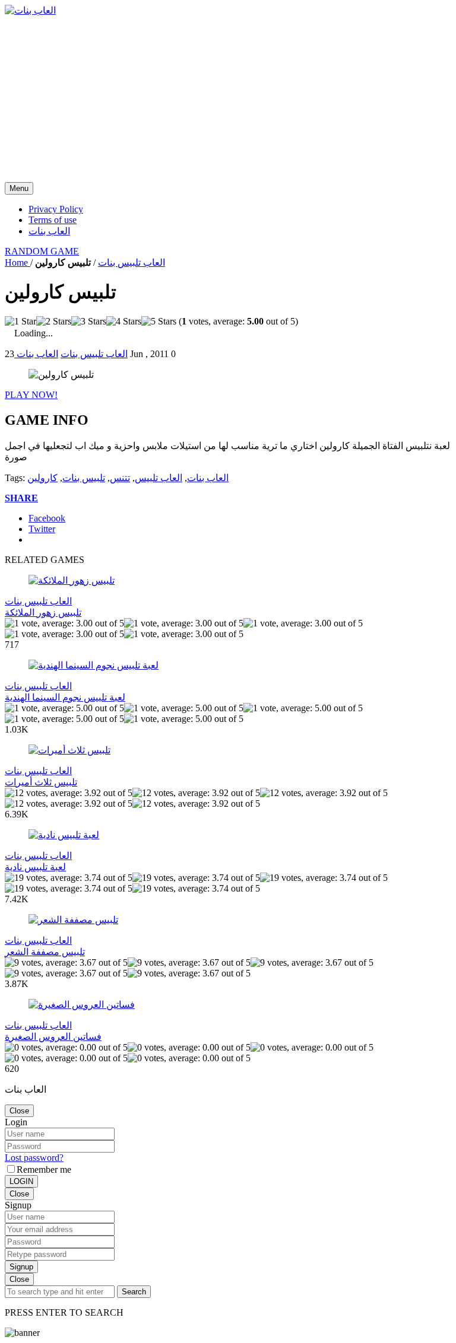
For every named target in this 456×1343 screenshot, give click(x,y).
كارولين (42, 478)
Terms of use (52, 220)
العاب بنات (49, 231)
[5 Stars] (158, 321)
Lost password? (34, 1158)
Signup (21, 1266)
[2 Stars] (53, 321)
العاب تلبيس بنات (131, 262)
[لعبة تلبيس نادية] (63, 835)
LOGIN (21, 1181)
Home (17, 262)
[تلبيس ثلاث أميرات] (69, 750)
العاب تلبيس (158, 478)
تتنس (120, 478)
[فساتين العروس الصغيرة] (81, 1005)
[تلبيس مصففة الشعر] (73, 920)
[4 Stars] (123, 321)
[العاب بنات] (30, 10)
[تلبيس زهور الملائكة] (71, 580)
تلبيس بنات (83, 478)
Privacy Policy (55, 209)
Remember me (44, 1169)
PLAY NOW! (31, 395)
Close (19, 1110)
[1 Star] (20, 321)
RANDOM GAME (42, 251)
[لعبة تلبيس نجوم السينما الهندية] (93, 665)
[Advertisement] (228, 99)
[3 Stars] (88, 321)
